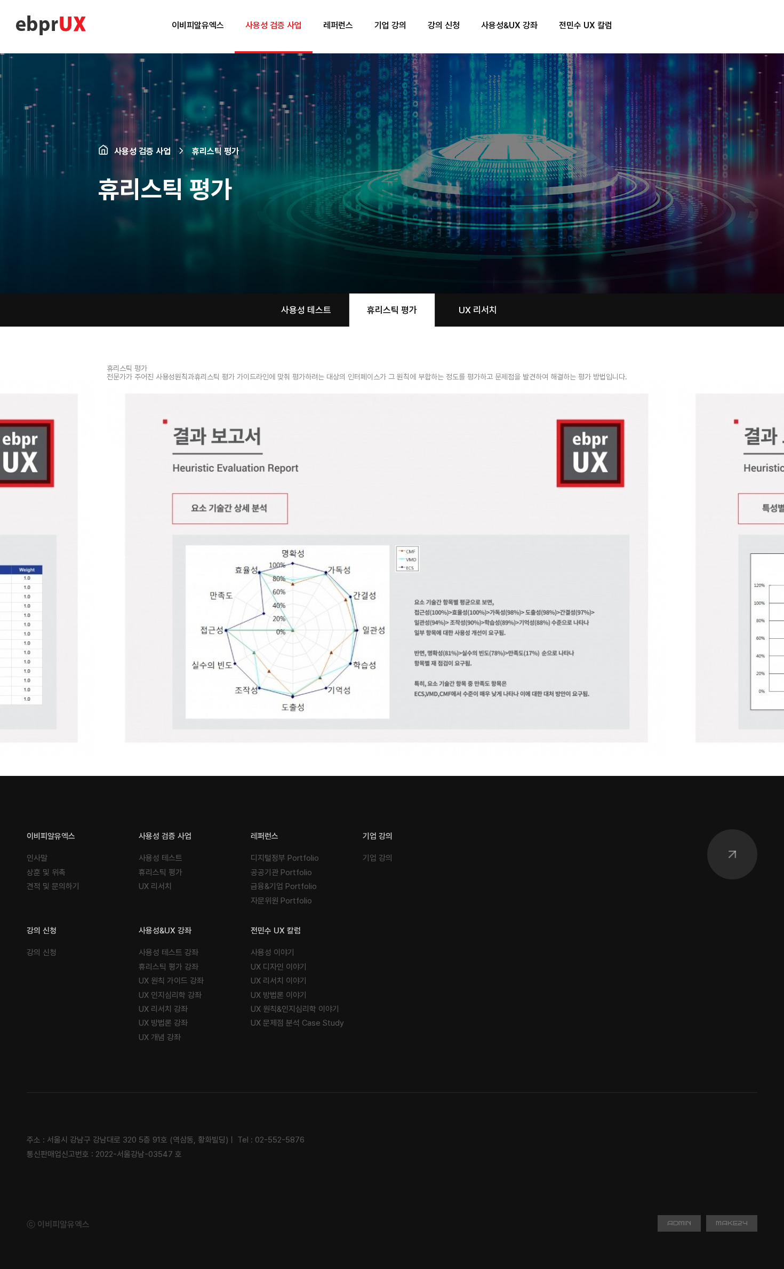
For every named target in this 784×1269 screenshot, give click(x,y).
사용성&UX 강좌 (165, 930)
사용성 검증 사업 (165, 836)
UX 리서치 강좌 (163, 1009)
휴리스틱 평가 (392, 310)
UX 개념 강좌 (160, 1037)
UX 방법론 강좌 (163, 1023)
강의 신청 (42, 930)
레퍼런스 (264, 836)
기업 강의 (378, 836)
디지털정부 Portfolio (285, 858)
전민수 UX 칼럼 (276, 930)
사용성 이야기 (272, 952)
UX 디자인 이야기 (279, 967)
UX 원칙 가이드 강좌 (171, 981)
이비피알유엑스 (51, 836)
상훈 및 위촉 (46, 872)
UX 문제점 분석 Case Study (297, 1023)
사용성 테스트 (306, 310)
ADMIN (679, 1223)
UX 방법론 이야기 (279, 995)
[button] (665, 568)
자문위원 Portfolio (281, 901)
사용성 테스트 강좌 (168, 952)
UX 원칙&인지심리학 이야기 (295, 1009)
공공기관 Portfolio (281, 872)
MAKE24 (732, 1223)
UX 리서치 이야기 (279, 981)
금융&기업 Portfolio (284, 886)
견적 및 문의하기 (53, 886)
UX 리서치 (478, 310)
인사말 (37, 858)
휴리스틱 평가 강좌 (168, 967)
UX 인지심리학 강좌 (170, 995)
